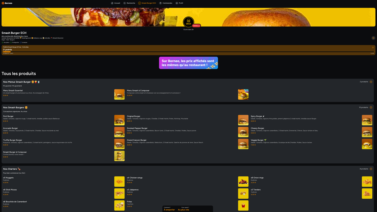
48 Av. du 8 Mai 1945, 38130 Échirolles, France (15, 36)
